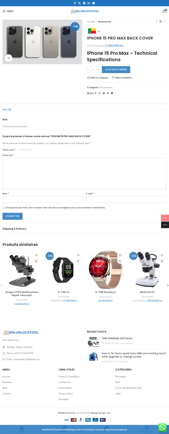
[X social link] (79, 3)
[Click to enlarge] (8, 58)
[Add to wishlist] (36, 255)
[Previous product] (157, 22)
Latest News (65, 387)
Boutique (7, 382)
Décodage (120, 376)
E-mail (90, 193)
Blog (4, 387)
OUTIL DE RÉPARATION (128, 387)
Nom (5, 193)
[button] (36, 261)
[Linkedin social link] (89, 3)
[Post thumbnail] (93, 342)
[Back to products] (161, 22)
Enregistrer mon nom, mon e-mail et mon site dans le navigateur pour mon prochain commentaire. (55, 207)
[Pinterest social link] (84, 3)
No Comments (127, 343)
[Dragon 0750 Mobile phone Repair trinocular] (21, 270)
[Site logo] (84, 11)
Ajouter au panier (116, 69)
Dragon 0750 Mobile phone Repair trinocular (21, 293)
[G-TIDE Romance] (105, 270)
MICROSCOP (147, 292)
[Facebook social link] (75, 3)
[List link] (42, 353)
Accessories (104, 21)
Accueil (91, 21)
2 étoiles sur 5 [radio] (22, 149)
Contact (6, 393)
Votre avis (8, 155)
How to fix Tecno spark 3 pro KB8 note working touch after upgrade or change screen (134, 355)
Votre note (9, 149)
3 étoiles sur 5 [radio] (25, 149)
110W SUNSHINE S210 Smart (117, 338)
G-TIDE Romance (105, 292)
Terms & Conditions (69, 376)
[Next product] (165, 22)
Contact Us (65, 382)
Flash (117, 382)
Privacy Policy (66, 393)
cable (118, 393)
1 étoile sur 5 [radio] (20, 149)
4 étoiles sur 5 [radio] (27, 149)
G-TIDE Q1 (63, 292)
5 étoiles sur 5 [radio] (30, 149)
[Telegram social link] (93, 3)
